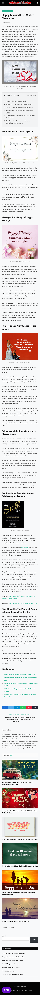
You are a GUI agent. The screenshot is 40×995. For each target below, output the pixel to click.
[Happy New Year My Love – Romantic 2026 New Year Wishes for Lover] (20, 798)
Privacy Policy (28, 990)
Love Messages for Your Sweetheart (12, 974)
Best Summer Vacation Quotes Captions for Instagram (12, 719)
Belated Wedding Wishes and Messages (15, 921)
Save (7, 62)
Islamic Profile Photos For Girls (11, 967)
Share (6, 990)
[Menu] (3, 3)
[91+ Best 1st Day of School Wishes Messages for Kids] (20, 853)
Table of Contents (21, 95)
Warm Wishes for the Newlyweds (16, 101)
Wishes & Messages (8, 10)
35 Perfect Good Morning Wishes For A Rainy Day (19, 674)
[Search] (37, 3)
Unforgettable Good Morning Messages (13, 953)
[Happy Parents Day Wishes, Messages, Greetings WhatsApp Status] (20, 880)
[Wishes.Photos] (20, 3)
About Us (12, 990)
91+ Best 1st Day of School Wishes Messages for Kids (20, 866)
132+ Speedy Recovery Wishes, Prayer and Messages (20, 839)
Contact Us (20, 990)
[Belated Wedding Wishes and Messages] (20, 908)
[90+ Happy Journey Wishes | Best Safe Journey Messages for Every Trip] (20, 770)
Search (4, 936)
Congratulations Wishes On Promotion (13, 957)
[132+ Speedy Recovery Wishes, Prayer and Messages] (20, 827)
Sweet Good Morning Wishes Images (12, 960)
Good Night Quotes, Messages (10, 964)
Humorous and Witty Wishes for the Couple (19, 107)
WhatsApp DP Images (8, 971)
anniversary (24, 548)
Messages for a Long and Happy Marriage (19, 104)
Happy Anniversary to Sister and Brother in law (23, 603)
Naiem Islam (6, 730)
